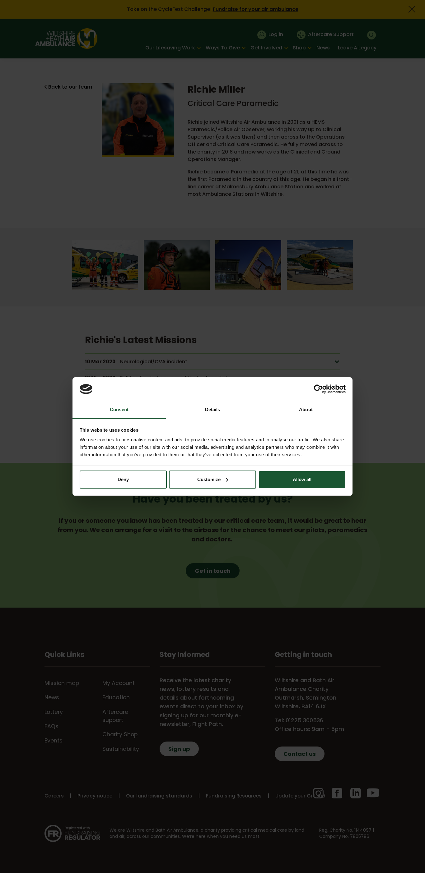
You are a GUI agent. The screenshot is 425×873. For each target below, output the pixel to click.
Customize (209, 479)
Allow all (302, 479)
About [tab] (306, 409)
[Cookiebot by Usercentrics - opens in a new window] (318, 389)
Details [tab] (212, 409)
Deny (123, 479)
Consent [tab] (119, 409)
